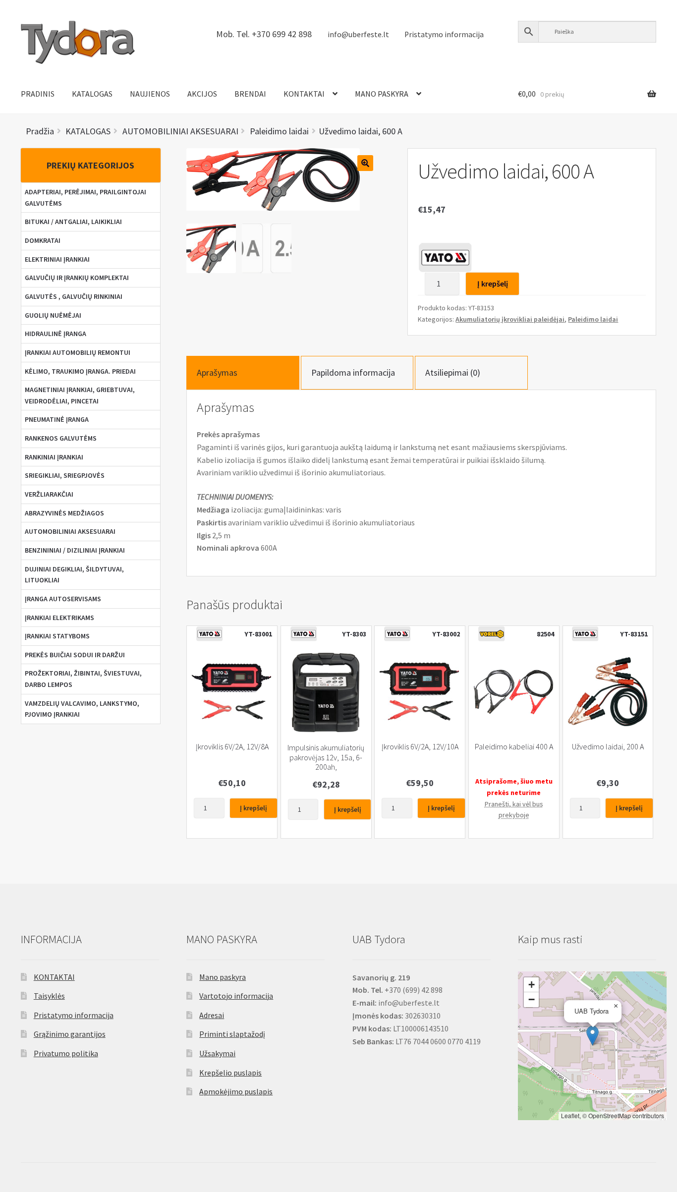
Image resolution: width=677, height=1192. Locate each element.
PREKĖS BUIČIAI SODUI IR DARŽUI (75, 654)
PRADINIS (38, 94)
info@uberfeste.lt (358, 34)
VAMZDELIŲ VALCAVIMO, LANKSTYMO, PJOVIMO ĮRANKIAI (82, 709)
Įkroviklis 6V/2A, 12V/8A (232, 746)
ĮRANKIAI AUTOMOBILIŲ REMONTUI (77, 352)
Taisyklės (49, 996)
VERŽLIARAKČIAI (49, 494)
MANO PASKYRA (381, 94)
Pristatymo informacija (444, 34)
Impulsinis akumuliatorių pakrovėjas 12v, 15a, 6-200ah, (325, 757)
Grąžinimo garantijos (70, 1034)
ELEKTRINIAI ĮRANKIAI (57, 259)
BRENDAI (250, 94)
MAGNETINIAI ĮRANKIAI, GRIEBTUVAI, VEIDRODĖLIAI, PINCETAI (80, 395)
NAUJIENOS (150, 94)
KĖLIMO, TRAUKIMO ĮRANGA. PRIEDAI (80, 371)
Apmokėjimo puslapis (236, 1091)
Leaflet (570, 1115)
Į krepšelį (492, 283)
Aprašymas (217, 372)
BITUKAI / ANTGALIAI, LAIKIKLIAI (73, 221)
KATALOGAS (92, 94)
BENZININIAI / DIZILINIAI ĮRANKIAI (75, 550)
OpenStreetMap (609, 1115)
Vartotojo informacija (236, 996)
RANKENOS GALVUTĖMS (61, 438)
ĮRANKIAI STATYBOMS (57, 635)
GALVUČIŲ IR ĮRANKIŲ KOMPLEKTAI (77, 277)
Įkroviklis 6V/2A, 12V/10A (420, 746)
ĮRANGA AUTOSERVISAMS (63, 598)
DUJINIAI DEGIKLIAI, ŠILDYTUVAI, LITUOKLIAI (74, 575)
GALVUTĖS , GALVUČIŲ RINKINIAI (73, 296)
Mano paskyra (222, 977)
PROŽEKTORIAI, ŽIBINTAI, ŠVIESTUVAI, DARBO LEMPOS (83, 679)
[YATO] (445, 257)
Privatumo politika (66, 1053)
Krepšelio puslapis (230, 1073)
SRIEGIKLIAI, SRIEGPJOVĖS (65, 475)
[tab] (242, 372)
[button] (592, 1035)
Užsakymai (217, 1053)
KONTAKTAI (304, 94)
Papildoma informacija (353, 372)
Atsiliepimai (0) (452, 372)
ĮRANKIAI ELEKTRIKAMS (59, 617)
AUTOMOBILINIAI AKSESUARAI (70, 531)
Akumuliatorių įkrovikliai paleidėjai (509, 319)
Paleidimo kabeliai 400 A (514, 746)
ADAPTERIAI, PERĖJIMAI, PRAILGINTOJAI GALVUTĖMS (85, 197)
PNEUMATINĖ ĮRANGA (57, 419)
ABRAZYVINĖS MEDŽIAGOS (64, 513)
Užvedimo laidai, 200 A (608, 746)
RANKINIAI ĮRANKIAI (54, 457)
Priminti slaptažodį (232, 1034)
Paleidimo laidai (593, 319)
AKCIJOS (202, 94)
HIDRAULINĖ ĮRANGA (55, 333)
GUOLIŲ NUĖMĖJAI (53, 315)
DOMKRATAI (42, 240)
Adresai (211, 1015)
